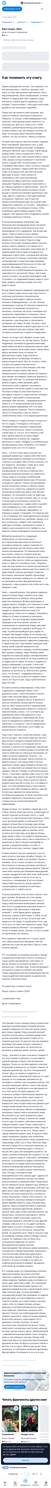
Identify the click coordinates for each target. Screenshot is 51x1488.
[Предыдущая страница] (21, 1474)
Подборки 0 (36, 22)
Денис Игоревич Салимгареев (14, 32)
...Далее (12, 1454)
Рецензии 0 (7, 22)
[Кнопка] (16, 1408)
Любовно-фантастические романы (18, 40)
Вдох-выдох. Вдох (12, 28)
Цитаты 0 (21, 22)
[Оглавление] (42, 9)
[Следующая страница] (42, 735)
